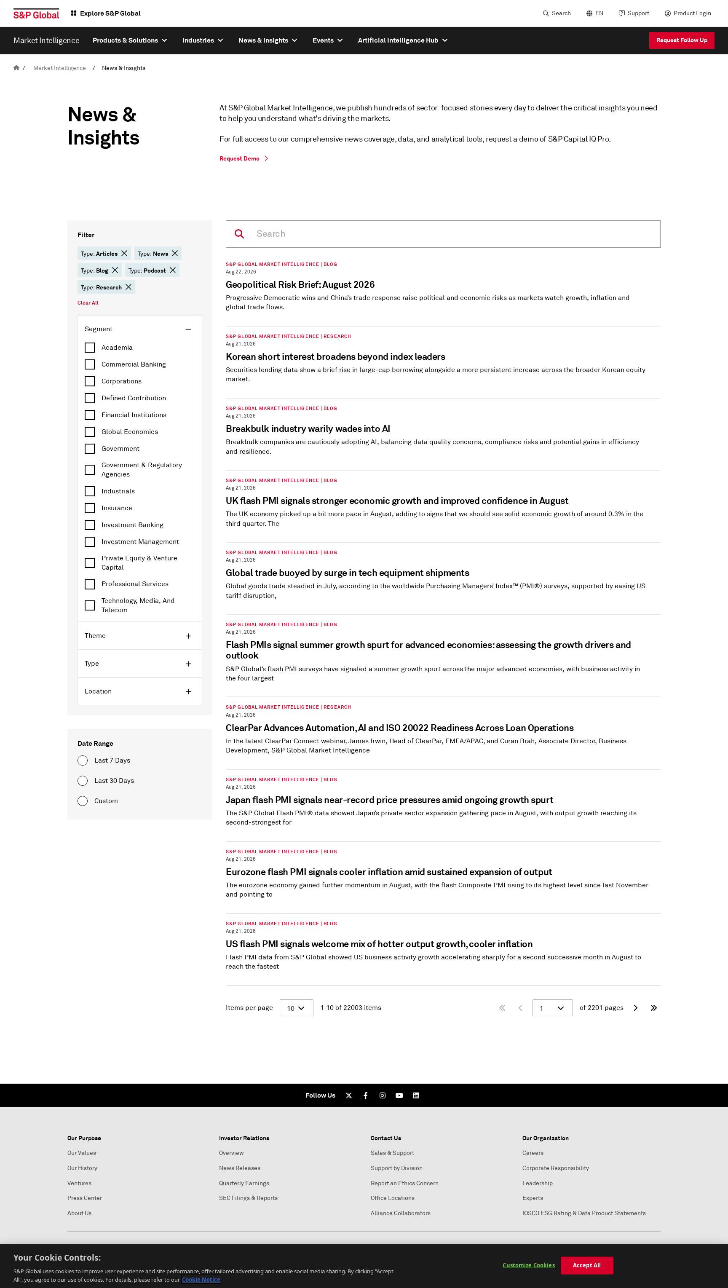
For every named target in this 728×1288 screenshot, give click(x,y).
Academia (117, 347)
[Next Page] (635, 1008)
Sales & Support (392, 1153)
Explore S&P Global (110, 13)
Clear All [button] (88, 303)
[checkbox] (140, 348)
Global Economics (130, 432)
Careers (532, 1153)
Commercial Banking (134, 364)
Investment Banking (132, 525)
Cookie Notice (201, 1279)
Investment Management (140, 542)
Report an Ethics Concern (405, 1183)
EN (599, 13)
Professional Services (135, 584)
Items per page (249, 1008)
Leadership (537, 1183)
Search (561, 13)
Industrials (118, 491)
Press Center (84, 1198)
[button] (124, 253)
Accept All (587, 1265)
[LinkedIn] (416, 1095)
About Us (79, 1213)
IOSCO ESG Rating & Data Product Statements (584, 1213)
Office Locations (393, 1198)
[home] (16, 68)
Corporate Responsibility (555, 1168)
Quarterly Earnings (244, 1183)
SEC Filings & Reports (248, 1198)
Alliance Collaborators (401, 1213)
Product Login (692, 13)
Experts (532, 1198)
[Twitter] (349, 1095)
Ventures (79, 1183)
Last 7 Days (112, 760)
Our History (82, 1168)
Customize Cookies (528, 1265)
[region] (364, 1266)
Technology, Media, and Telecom (138, 605)
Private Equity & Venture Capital (139, 563)
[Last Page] (654, 1008)
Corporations (122, 381)
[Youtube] (399, 1095)
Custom (106, 801)
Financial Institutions (134, 415)
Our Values (81, 1153)
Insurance (117, 508)
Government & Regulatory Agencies (142, 470)
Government (120, 449)
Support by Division (397, 1168)
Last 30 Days (114, 781)
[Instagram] (382, 1095)
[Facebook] (365, 1095)
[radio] (83, 760)
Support (638, 13)
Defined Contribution (134, 398)
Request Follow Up (681, 40)
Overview (231, 1153)
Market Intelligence (59, 68)
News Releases (239, 1168)
